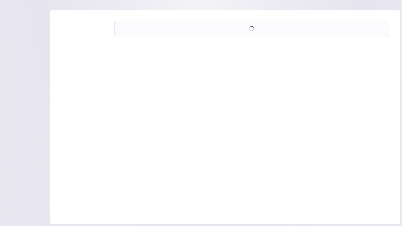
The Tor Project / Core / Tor (175, 48)
